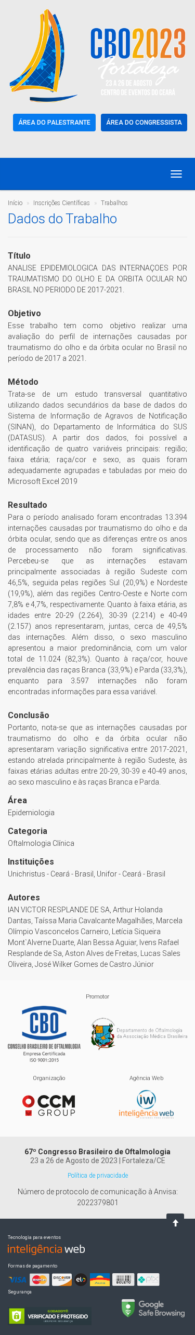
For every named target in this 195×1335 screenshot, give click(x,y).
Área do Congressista (144, 122)
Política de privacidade (98, 1175)
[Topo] (175, 1222)
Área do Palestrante (54, 122)
